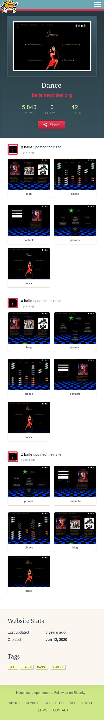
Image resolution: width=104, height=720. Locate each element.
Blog (59, 702)
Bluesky (80, 692)
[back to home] (9, 7)
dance (42, 667)
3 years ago (28, 152)
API (72, 702)
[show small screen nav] (97, 4)
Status (87, 702)
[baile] (13, 149)
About (14, 702)
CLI (47, 702)
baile (28, 147)
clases (26, 667)
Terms (41, 710)
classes (58, 667)
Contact (60, 710)
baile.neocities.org (52, 95)
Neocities (23, 692)
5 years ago (28, 306)
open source (43, 692)
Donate (32, 702)
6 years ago (28, 459)
